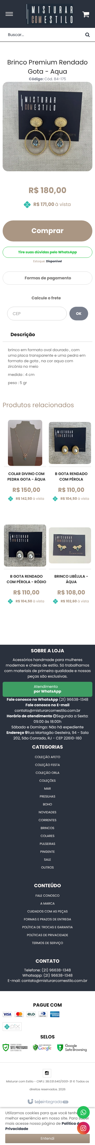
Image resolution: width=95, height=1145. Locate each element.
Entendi (47, 1138)
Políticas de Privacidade (47, 935)
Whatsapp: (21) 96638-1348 (47, 975)
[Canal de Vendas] (83, 1112)
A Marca (47, 903)
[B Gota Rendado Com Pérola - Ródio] (25, 567)
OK (79, 313)
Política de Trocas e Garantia (47, 927)
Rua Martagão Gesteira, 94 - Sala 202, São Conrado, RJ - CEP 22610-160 (50, 735)
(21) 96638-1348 (73, 699)
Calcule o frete (46, 298)
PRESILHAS (47, 796)
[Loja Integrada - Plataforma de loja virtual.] (47, 1102)
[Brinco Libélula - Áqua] (70, 567)
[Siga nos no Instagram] (47, 1073)
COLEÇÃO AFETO (47, 757)
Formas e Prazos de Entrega (47, 919)
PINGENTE (47, 852)
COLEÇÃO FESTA (47, 765)
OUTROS (47, 867)
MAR (47, 788)
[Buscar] (87, 35)
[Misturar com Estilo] (49, 14)
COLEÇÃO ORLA (47, 773)
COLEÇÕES (47, 781)
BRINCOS (47, 828)
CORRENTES (47, 820)
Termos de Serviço (47, 943)
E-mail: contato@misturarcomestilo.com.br (47, 980)
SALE (47, 860)
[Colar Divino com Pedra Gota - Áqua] (25, 464)
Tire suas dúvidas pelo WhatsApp (47, 252)
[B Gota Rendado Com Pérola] (70, 464)
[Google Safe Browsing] (42, 1047)
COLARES (47, 836)
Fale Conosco (48, 896)
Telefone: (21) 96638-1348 (47, 970)
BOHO (47, 804)
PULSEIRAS (47, 844)
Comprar (47, 231)
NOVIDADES (47, 812)
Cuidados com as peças (47, 911)
